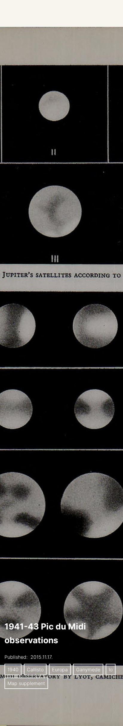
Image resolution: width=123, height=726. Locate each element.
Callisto (35, 669)
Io (111, 669)
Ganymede (88, 669)
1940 (13, 669)
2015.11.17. (41, 657)
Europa (60, 669)
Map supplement (26, 683)
